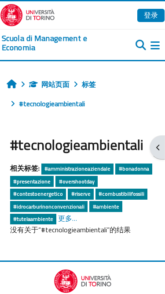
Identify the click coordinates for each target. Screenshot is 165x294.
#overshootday (77, 181)
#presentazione (32, 181)
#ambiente (106, 206)
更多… (67, 218)
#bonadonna (134, 168)
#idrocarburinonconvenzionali (48, 206)
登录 (151, 15)
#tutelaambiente (33, 219)
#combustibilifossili (121, 194)
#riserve (81, 194)
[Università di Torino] (27, 14)
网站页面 (55, 84)
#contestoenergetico (38, 194)
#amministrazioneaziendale (77, 168)
